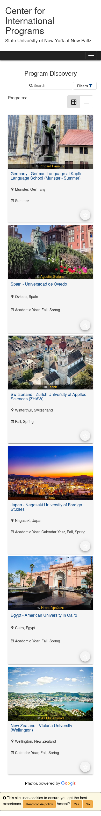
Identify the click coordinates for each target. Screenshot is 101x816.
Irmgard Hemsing (52, 166)
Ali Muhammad (52, 717)
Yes (76, 804)
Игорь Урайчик (52, 607)
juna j (52, 497)
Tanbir (52, 386)
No (88, 804)
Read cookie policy (39, 804)
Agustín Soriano (52, 276)
